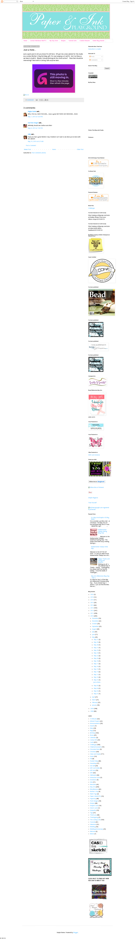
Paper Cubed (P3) (95, 796)
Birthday (92, 733)
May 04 (96, 688)
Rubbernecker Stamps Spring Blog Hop (102, 531)
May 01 (96, 693)
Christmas (93, 751)
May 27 (96, 647)
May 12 (96, 674)
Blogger (75, 932)
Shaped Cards (94, 805)
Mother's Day (94, 791)
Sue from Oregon (33, 123)
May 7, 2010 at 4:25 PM (35, 116)
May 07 (96, 680)
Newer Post (27, 149)
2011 (92, 613)
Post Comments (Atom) (39, 153)
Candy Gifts (93, 740)
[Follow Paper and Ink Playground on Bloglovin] (96, 482)
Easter (92, 756)
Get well (92, 766)
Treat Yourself (92, 502)
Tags (91, 812)
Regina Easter (32, 111)
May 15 (96, 669)
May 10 (96, 677)
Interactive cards (95, 777)
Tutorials (92, 822)
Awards (92, 726)
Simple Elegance (93, 497)
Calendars (93, 737)
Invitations (93, 780)
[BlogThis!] (42, 100)
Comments (94, 60)
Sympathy (93, 810)
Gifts (91, 773)
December (95, 618)
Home (25, 40)
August (94, 629)
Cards (91, 742)
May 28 (96, 645)
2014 (92, 605)
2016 (92, 600)
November (95, 621)
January (94, 705)
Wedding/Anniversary (96, 829)
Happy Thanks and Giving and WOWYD (104, 560)
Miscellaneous (94, 789)
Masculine (93, 784)
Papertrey (93, 798)
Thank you (93, 815)
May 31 (96, 639)
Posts (92, 56)
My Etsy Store (54, 40)
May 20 (96, 658)
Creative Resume (85, 40)
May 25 (96, 650)
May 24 (96, 653)
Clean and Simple (95, 754)
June (93, 634)
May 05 (96, 685)
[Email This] (40, 100)
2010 (92, 616)
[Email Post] (36, 100)
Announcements (95, 723)
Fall (91, 758)
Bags (91, 730)
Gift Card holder (95, 768)
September (95, 626)
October (94, 623)
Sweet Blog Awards (98, 40)
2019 (92, 597)
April (93, 697)
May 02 (96, 691)
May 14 (96, 672)
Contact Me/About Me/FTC (38, 40)
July (93, 632)
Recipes (63, 40)
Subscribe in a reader (94, 49)
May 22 (96, 655)
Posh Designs (94, 801)
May (93, 637)
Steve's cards (94, 808)
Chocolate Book (95, 749)
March (94, 700)
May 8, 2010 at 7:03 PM (35, 128)
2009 (92, 708)
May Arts (92, 787)
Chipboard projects (95, 747)
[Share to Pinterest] (47, 100)
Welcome (92, 831)
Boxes (92, 735)
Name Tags (93, 794)
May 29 (96, 642)
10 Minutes (93, 719)
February (95, 702)
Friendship (93, 763)
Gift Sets (92, 770)
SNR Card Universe (94, 455)
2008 (92, 711)
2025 (92, 594)
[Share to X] (44, 100)
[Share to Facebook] (46, 100)
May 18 (96, 661)
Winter (92, 834)
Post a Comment (31, 145)
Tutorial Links (72, 40)
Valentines (93, 824)
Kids (91, 782)
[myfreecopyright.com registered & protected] (99, 509)
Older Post (80, 149)
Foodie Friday (94, 761)
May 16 (96, 666)
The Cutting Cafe (95, 819)
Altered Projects (95, 721)
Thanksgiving (94, 817)
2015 (92, 602)
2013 (92, 608)
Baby (91, 728)
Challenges (91, 208)
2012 (92, 610)
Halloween (93, 775)
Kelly (29, 134)
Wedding (92, 826)
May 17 (96, 663)
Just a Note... (97, 682)
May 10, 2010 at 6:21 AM (35, 141)
